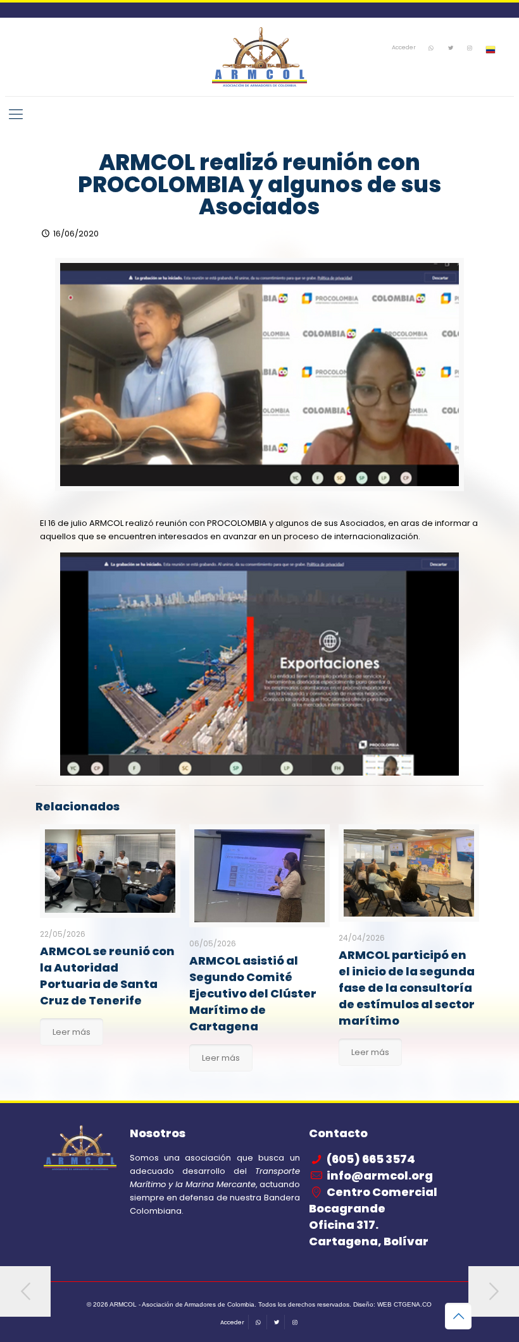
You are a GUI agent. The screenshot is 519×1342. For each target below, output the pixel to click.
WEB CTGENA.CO (404, 1304)
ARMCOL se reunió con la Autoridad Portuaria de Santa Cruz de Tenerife (107, 975)
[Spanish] (490, 50)
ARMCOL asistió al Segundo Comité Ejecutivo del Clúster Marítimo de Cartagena (252, 993)
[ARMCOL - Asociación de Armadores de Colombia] (259, 57)
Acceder (404, 48)
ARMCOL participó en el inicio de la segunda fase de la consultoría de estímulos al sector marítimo (407, 987)
